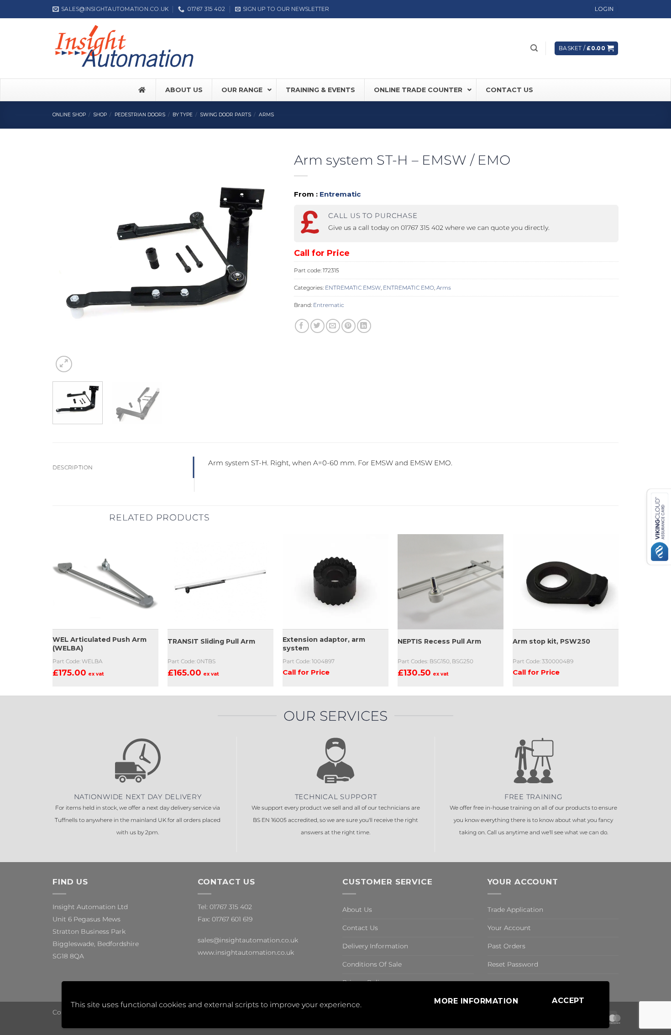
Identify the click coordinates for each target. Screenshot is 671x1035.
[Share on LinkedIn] (364, 326)
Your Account (509, 928)
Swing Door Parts (225, 115)
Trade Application (515, 909)
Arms (266, 115)
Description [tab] (72, 467)
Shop (100, 115)
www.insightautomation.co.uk (246, 952)
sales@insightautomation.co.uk (248, 940)
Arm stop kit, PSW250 (551, 641)
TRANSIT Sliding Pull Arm (211, 641)
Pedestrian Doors (140, 115)
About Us (357, 909)
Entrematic (340, 194)
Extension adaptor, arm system (324, 643)
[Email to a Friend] (333, 326)
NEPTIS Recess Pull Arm (439, 641)
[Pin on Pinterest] (348, 326)
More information (476, 1001)
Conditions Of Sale (372, 964)
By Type (183, 115)
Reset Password (513, 964)
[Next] (264, 261)
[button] (282, 8)
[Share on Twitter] (317, 326)
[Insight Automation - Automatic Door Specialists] (125, 48)
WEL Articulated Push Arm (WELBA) (99, 643)
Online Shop (69, 115)
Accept (568, 1000)
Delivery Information (375, 946)
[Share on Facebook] (302, 326)
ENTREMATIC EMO (408, 287)
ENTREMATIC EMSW (353, 287)
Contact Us (360, 928)
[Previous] (68, 261)
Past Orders (506, 946)
